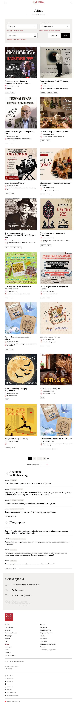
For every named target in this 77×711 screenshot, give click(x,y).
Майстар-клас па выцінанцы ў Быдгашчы (52, 234)
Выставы (46, 30)
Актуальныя (9, 39)
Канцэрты (51, 30)
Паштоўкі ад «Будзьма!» (48, 650)
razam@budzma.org (12, 695)
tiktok (9, 684)
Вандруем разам (21, 538)
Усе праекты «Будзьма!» (21, 595)
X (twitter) (10, 686)
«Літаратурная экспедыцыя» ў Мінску (56, 438)
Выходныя (23, 39)
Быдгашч (43, 245)
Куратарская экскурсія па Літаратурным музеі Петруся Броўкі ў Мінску (20, 235)
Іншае (13, 92)
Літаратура (57, 30)
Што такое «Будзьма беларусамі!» (25, 584)
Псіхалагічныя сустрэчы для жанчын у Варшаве (56, 184)
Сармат (42, 624)
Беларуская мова (45, 630)
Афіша (7, 644)
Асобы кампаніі (18, 590)
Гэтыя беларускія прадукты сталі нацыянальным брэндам (28, 483)
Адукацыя (20, 500)
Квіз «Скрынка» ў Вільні (50, 337)
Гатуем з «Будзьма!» (46, 633)
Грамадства (13, 480)
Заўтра (18, 39)
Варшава (16, 30)
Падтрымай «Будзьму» (13, 701)
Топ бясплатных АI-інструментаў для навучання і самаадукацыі (30, 503)
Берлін (11, 30)
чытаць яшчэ (9, 516)
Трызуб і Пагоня (10, 655)
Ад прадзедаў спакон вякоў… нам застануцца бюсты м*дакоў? (30, 564)
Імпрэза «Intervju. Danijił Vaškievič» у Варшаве (54, 82)
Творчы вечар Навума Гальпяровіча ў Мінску (20, 132)
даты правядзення (12, 32)
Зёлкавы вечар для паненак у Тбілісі (54, 131)
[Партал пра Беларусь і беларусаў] (38, 2)
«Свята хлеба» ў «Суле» (50, 388)
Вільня (21, 30)
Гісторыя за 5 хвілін (11, 633)
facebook (9, 675)
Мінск (8, 30)
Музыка (7, 638)
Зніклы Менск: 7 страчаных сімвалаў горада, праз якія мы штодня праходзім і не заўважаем (37, 543)
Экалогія (43, 647)
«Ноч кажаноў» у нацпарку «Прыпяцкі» (16, 389)
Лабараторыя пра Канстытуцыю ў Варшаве (54, 287)
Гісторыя (20, 489)
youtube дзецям (12, 692)
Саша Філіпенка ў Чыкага (15, 183)
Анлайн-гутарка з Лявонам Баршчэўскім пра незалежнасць (17, 82)
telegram (10, 681)
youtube (9, 689)
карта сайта (8, 668)
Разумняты (43, 627)
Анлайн (41, 30)
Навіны (7, 624)
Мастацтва (8, 647)
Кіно (6, 641)
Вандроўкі (8, 652)
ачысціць (55, 35)
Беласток (8, 447)
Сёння (14, 39)
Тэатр (6, 650)
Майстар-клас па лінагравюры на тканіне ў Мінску (18, 287)
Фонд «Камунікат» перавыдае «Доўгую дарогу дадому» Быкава (30, 512)
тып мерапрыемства (45, 23)
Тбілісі (42, 140)
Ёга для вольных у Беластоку (16, 438)
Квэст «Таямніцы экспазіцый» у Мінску (18, 338)
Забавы (42, 636)
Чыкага (7, 193)
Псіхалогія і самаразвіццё (48, 644)
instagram (10, 678)
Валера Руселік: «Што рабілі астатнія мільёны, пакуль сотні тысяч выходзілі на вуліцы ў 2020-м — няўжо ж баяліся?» (36, 532)
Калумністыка (9, 627)
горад (8, 23)
